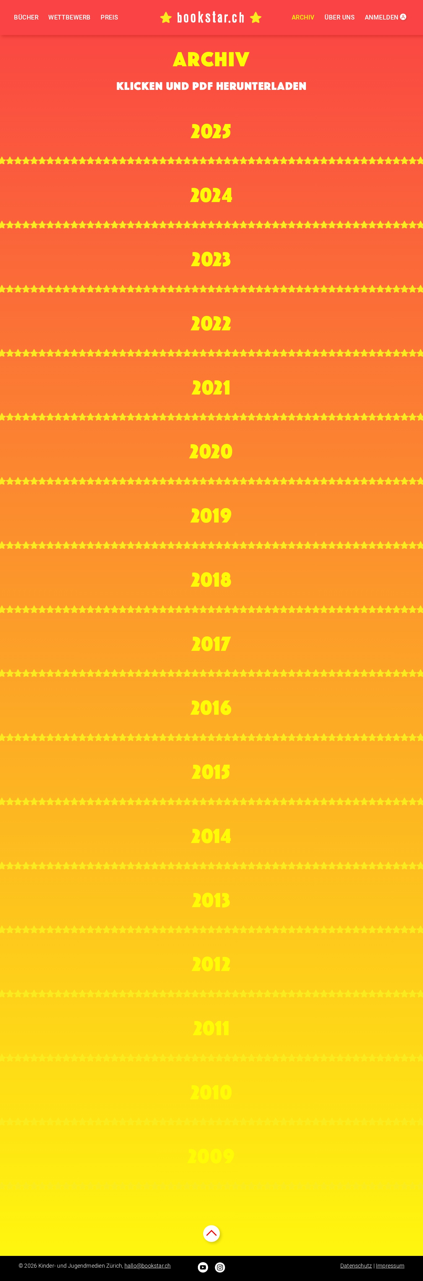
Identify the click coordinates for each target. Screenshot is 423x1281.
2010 (211, 1089)
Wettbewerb (69, 17)
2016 (212, 704)
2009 (211, 1153)
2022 (211, 320)
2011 (211, 1025)
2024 (211, 192)
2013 (211, 897)
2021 (211, 384)
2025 (211, 128)
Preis (109, 17)
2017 (212, 641)
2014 (211, 833)
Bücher (26, 17)
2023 (211, 256)
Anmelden (382, 17)
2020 (211, 448)
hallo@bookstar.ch (147, 1265)
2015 (211, 769)
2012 (211, 961)
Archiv (303, 17)
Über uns (340, 17)
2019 (212, 512)
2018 (211, 576)
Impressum (390, 1265)
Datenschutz (356, 1265)
